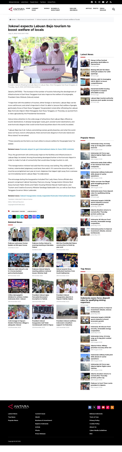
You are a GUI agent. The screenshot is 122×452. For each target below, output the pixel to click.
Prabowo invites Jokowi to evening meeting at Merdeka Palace (42, 245)
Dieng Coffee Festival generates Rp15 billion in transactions (100, 62)
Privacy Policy (94, 420)
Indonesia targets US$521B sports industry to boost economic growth (100, 202)
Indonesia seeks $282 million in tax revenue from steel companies (101, 164)
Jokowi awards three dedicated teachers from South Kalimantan (65, 271)
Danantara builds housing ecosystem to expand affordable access (100, 91)
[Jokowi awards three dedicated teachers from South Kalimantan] (67, 260)
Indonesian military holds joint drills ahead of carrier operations (102, 174)
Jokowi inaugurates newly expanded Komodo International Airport (47, 196)
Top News (43, 2)
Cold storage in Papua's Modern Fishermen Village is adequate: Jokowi (18, 323)
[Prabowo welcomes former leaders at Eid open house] (18, 234)
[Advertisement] (97, 37)
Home (28, 8)
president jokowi (18, 211)
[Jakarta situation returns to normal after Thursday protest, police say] (85, 213)
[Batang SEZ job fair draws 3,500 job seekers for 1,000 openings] (85, 72)
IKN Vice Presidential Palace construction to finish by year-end (66, 245)
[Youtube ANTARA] (103, 2)
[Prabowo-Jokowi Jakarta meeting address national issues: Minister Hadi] (42, 260)
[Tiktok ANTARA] (107, 2)
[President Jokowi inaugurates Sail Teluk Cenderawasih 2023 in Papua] (42, 312)
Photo (95, 8)
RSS (91, 434)
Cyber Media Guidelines (98, 430)
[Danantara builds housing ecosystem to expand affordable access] (85, 91)
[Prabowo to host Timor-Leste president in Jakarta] (85, 386)
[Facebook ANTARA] (92, 2)
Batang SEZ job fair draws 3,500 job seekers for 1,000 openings (100, 72)
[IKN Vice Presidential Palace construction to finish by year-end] (67, 234)
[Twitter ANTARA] (96, 2)
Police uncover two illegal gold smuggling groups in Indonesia (100, 183)
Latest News (24, 2)
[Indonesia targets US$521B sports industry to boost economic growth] (85, 203)
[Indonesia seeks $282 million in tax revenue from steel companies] (85, 165)
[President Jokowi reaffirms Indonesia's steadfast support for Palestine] (67, 312)
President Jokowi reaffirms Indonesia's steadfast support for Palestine (66, 323)
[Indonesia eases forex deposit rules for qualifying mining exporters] (85, 194)
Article (89, 8)
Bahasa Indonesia (14, 2)
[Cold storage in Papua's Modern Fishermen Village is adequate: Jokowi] (18, 312)
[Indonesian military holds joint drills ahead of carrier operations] (85, 175)
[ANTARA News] (16, 9)
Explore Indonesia (73, 9)
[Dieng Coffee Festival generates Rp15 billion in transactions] (85, 63)
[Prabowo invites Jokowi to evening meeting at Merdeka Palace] (42, 234)
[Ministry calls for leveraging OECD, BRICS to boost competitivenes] (85, 82)
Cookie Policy (94, 424)
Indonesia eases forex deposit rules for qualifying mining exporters (102, 193)
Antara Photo (51, 2)
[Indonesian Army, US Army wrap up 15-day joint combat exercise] (85, 146)
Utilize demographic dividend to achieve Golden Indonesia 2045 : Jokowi (18, 297)
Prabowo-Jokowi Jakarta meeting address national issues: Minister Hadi (41, 271)
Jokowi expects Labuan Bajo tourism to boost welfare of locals (58, 19)
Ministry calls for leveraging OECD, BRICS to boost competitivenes (101, 81)
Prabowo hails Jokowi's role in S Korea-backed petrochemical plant (18, 271)
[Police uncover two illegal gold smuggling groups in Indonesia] (85, 184)
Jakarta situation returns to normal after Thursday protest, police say (101, 212)
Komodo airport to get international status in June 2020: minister (47, 149)
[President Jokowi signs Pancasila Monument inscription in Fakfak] (42, 286)
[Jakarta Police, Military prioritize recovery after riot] (85, 348)
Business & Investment (55, 9)
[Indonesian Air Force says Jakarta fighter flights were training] (85, 156)
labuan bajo (32, 211)
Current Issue (35, 9)
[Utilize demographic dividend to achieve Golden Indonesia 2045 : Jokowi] (18, 286)
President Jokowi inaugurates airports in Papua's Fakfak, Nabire (64, 297)
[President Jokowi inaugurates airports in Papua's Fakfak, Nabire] (67, 286)
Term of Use (94, 417)
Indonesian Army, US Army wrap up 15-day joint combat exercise (101, 146)
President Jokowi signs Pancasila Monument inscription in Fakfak (40, 297)
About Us (93, 427)
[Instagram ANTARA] (99, 2)
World (46, 8)
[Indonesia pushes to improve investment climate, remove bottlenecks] (85, 232)
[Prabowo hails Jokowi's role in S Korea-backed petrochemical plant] (18, 260)
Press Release (103, 9)
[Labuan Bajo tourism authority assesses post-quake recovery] (85, 101)
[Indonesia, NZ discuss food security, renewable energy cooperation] (85, 222)
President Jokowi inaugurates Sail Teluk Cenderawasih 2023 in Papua (42, 323)
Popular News (34, 2)
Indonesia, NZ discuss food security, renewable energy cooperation (101, 221)
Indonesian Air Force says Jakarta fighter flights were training (101, 155)
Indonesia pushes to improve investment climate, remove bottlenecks (101, 231)
